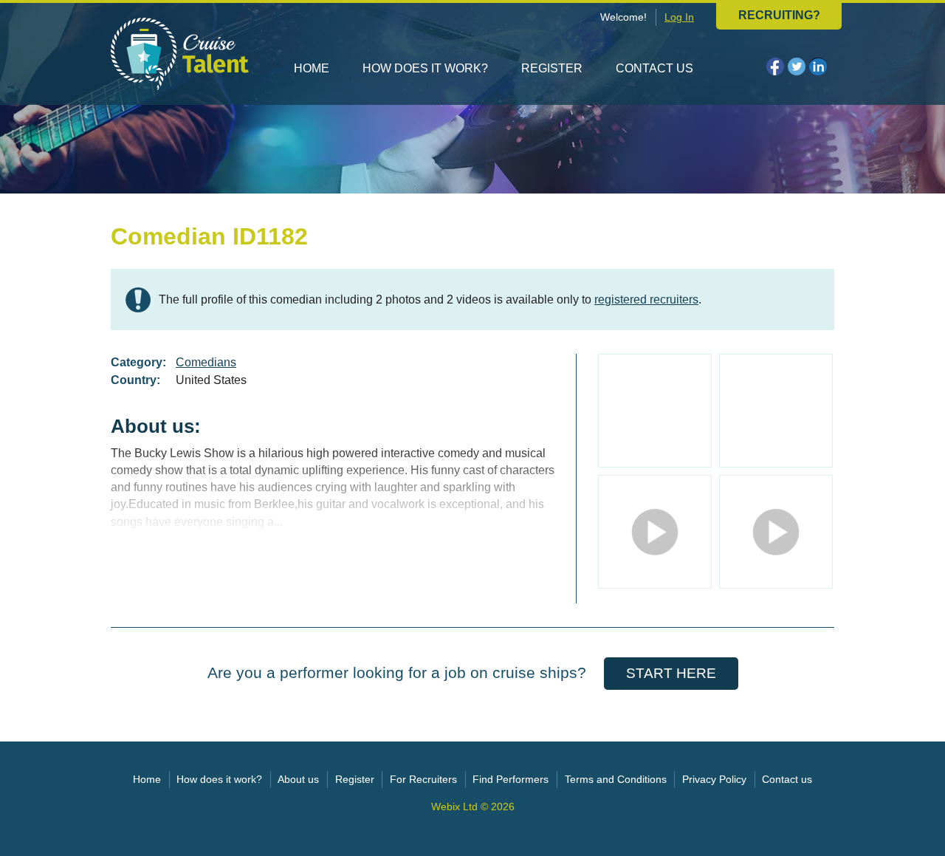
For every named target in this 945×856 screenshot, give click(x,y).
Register (552, 68)
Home (311, 68)
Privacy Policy (714, 779)
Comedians (206, 362)
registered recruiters (646, 299)
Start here (671, 673)
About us (298, 779)
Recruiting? (779, 15)
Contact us (654, 68)
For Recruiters (423, 779)
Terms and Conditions (616, 779)
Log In (679, 17)
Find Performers (510, 779)
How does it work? (425, 68)
